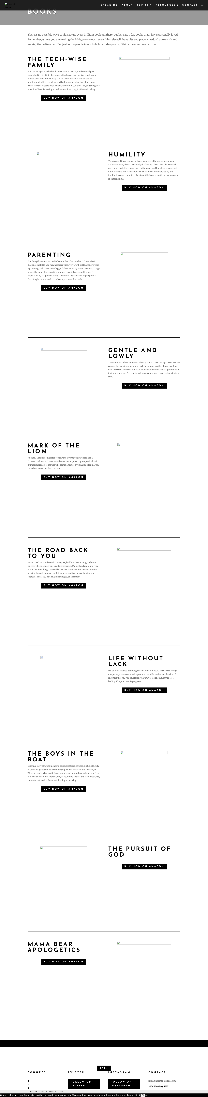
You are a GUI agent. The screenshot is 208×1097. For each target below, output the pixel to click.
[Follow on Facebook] (28, 1081)
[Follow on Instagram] (28, 1088)
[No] (146, 1095)
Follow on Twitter (81, 1084)
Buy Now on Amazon (64, 98)
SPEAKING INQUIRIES (158, 1086)
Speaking (109, 5)
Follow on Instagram (121, 1084)
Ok (143, 1095)
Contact (190, 5)
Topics (143, 5)
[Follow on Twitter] (28, 1084)
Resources (166, 5)
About (127, 5)
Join (104, 1068)
